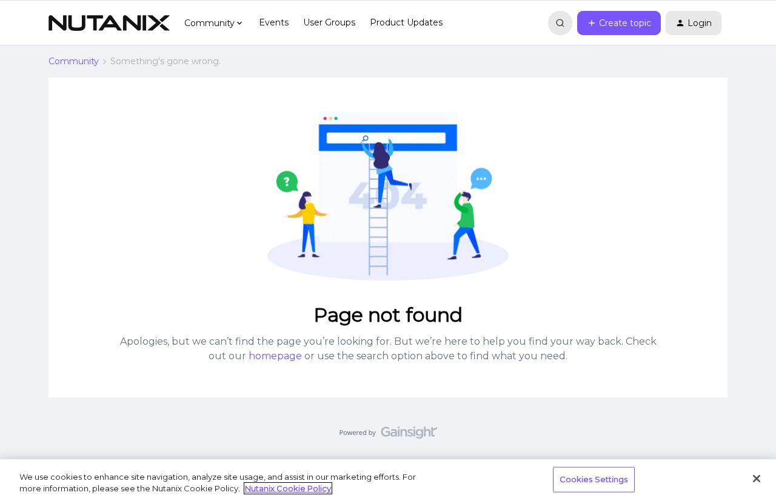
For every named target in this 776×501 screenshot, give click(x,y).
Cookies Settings (594, 479)
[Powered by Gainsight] (388, 435)
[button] (619, 23)
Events (274, 22)
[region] (388, 480)
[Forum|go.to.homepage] (109, 23)
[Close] (756, 478)
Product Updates (406, 22)
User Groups (329, 22)
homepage (275, 356)
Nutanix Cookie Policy (288, 488)
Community (73, 61)
